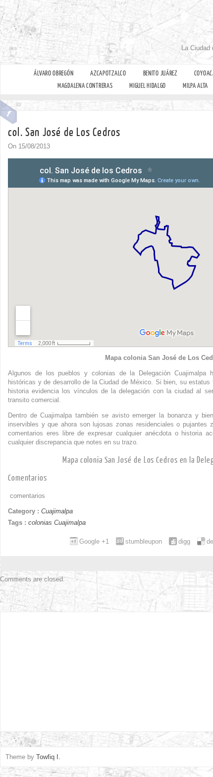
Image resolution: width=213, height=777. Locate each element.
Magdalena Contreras (84, 85)
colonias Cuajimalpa (57, 522)
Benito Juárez (160, 73)
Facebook (8, 112)
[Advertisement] (69, 669)
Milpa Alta (195, 85)
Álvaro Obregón (53, 73)
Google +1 (94, 541)
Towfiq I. (48, 757)
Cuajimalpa (57, 511)
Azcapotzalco (108, 73)
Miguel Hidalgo (147, 85)
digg (184, 541)
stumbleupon (143, 541)
